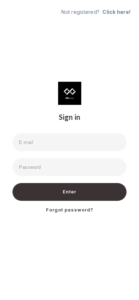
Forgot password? (69, 210)
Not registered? (95, 12)
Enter (69, 191)
